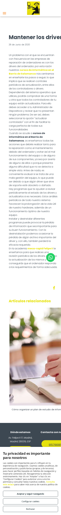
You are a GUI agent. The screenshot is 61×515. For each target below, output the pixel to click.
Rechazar (30, 509)
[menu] (4, 13)
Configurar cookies (30, 501)
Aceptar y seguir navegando (30, 493)
